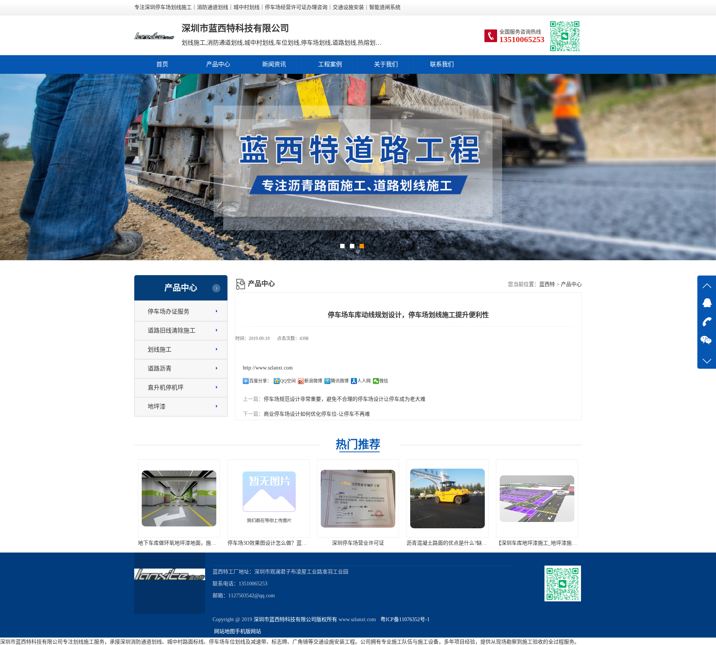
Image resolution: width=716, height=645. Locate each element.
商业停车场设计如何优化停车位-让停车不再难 (317, 414)
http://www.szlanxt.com (268, 368)
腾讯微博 (340, 381)
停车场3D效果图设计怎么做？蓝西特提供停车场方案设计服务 (209, 543)
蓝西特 (547, 284)
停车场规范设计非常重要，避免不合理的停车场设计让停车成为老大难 (344, 399)
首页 (162, 64)
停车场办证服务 (168, 311)
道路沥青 (160, 368)
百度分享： (260, 381)
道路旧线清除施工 (171, 330)
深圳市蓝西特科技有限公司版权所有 (295, 619)
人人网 (364, 381)
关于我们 (386, 64)
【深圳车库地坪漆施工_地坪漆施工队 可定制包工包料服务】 (476, 543)
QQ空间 (288, 381)
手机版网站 (248, 631)
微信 (383, 381)
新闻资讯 (274, 64)
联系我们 (442, 64)
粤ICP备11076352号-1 (403, 619)
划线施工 (160, 349)
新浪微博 (313, 381)
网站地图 (224, 631)
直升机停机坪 (165, 387)
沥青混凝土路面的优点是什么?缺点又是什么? (369, 543)
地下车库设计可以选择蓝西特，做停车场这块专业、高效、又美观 (571, 543)
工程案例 (330, 64)
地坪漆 (157, 406)
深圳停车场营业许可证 (268, 543)
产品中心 (218, 64)
